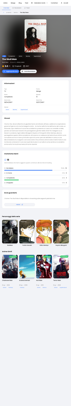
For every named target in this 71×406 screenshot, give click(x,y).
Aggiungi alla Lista (12, 71)
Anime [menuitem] (5, 3)
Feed (27, 8)
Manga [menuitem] (13, 3)
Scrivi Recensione (29, 71)
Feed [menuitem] (26, 3)
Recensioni (17, 8)
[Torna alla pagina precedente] (3, 12)
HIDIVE (18, 204)
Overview (6, 8)
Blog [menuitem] (20, 3)
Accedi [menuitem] (66, 3)
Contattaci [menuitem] (54, 3)
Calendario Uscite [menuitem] (39, 3)
